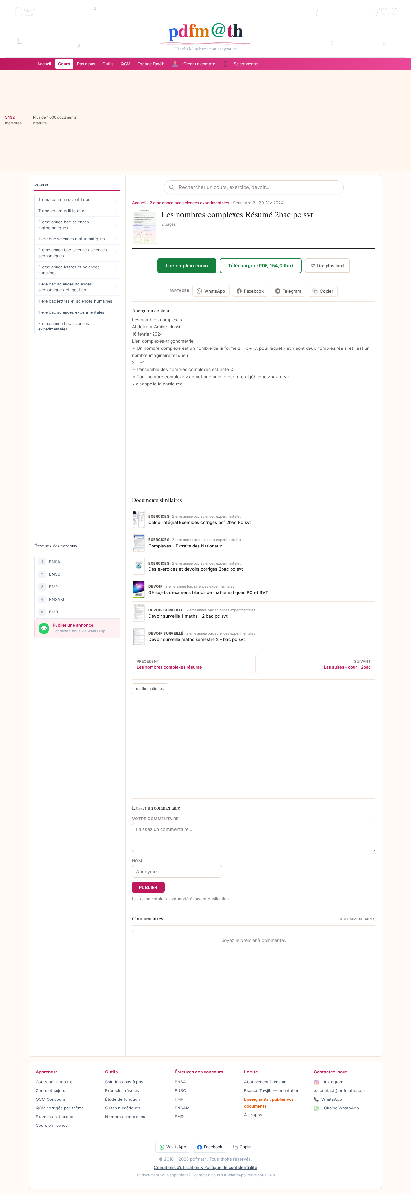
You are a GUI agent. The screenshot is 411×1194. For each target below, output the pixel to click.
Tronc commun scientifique (77, 199)
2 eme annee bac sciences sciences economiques (77, 253)
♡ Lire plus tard (327, 265)
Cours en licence (51, 1125)
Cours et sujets (50, 1090)
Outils (108, 63)
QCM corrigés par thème (60, 1108)
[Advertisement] (244, 121)
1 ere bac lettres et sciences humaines (77, 301)
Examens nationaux (54, 1116)
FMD (53, 612)
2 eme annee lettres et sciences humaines (77, 270)
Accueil (44, 63)
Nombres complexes (125, 1116)
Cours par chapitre (54, 1082)
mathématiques (150, 688)
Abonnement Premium (265, 1082)
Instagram (333, 1082)
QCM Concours (50, 1099)
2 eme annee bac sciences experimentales (77, 326)
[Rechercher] (174, 187)
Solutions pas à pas (124, 1082)
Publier (148, 887)
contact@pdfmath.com (339, 1090)
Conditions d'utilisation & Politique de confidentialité (205, 1167)
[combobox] (259, 187)
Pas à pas (86, 63)
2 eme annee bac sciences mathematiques (77, 225)
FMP (53, 586)
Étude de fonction (122, 1099)
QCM (125, 63)
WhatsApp (328, 1099)
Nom (137, 860)
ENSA (54, 561)
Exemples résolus (122, 1090)
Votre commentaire (155, 818)
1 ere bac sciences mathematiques (77, 238)
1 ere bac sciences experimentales (77, 312)
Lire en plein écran (187, 265)
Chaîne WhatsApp (341, 1108)
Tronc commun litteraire (77, 210)
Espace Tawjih (151, 63)
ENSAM (56, 599)
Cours (64, 63)
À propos (253, 1114)
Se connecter (246, 63)
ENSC (54, 574)
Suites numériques (122, 1108)
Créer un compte (199, 63)
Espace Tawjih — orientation (271, 1090)
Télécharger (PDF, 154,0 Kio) (260, 265)
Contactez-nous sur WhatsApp (219, 1175)
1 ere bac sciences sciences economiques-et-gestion (77, 287)
